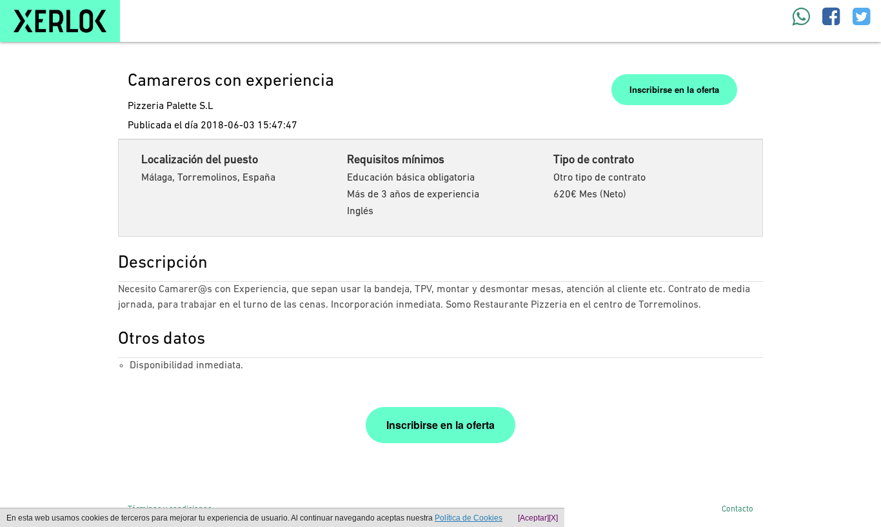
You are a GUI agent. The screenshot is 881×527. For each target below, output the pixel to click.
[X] (553, 517)
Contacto (737, 509)
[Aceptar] (533, 517)
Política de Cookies (468, 517)
